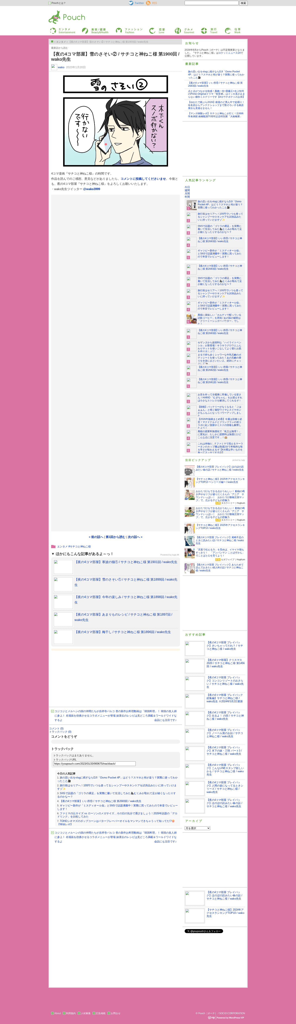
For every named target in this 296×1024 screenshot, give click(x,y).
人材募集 (86, 1013)
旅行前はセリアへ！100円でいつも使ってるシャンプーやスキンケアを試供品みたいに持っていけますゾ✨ (220, 216)
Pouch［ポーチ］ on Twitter (136, 3)
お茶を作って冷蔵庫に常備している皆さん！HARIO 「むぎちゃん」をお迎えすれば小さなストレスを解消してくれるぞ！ (220, 397)
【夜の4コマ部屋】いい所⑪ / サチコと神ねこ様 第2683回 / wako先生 (100, 801)
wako (61, 67)
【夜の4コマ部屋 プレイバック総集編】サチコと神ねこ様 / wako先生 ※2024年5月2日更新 (225, 698)
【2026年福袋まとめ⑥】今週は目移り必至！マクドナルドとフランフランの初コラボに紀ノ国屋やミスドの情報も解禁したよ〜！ (220, 424)
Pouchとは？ (58, 3)
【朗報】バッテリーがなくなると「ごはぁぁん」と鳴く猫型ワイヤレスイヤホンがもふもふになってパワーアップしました (219, 411)
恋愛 (151, 28)
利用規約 (71, 1013)
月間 (187, 193)
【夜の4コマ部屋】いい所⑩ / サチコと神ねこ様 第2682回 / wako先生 (220, 368)
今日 (187, 187)
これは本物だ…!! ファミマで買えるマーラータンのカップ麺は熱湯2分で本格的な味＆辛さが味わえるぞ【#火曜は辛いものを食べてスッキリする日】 (220, 448)
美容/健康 (86, 28)
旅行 (203, 28)
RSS (148, 2)
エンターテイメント (61, 28)
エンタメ (62, 546)
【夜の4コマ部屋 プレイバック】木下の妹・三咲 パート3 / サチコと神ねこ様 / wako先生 (224, 750)
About (57, 1013)
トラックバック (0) (60, 731)
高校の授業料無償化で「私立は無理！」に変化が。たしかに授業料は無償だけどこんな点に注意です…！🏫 (219, 434)
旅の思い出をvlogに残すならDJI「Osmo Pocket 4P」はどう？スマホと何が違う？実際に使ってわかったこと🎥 (216, 74)
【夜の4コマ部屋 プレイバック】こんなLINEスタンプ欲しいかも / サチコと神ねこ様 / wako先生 (225, 769)
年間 (187, 196)
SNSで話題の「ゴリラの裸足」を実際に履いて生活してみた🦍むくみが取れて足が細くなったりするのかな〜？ (220, 229)
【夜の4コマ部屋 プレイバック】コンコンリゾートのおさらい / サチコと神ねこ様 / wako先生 (225, 682)
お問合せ (115, 1013)
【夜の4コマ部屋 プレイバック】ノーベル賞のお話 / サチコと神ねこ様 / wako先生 (225, 733)
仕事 (227, 28)
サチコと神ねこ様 (80, 546)
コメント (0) (56, 728)
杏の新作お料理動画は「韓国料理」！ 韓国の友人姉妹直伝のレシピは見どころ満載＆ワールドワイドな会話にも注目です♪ (146, 716)
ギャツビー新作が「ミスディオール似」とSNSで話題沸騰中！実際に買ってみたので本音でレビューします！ (219, 253)
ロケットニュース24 (229, 52)
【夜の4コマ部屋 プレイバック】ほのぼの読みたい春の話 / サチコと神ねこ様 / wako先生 (224, 803)
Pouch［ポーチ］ (59, 11)
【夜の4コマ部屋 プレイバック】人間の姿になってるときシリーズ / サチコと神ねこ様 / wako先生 (225, 787)
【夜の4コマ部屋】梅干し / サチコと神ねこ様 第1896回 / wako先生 (123, 632)
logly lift (175, 555)
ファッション (122, 28)
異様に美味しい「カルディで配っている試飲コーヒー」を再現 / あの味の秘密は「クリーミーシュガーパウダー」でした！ (219, 319)
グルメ (178, 28)
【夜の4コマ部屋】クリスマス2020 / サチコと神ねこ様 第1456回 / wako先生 (226, 663)
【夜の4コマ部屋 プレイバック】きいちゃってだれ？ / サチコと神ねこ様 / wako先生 (225, 645)
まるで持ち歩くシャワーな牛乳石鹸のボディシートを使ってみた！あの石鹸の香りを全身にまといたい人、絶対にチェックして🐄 (219, 359)
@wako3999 (91, 189)
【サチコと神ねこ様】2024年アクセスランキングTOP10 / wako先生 (225, 913)
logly (243, 460)
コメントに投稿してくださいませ (143, 178)
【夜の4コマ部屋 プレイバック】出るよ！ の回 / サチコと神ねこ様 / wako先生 (225, 715)
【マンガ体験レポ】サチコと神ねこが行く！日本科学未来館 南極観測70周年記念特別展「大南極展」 (216, 115)
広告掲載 (101, 1013)
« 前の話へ (96, 537)
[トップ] (52, 41)
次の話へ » (135, 537)
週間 (187, 190)
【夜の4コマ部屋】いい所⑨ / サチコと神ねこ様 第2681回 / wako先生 (220, 381)
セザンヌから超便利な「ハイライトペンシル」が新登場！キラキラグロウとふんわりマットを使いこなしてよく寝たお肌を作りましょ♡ (219, 347)
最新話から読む (59, 47)
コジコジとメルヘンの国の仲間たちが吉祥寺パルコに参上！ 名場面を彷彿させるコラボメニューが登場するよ (85, 716)
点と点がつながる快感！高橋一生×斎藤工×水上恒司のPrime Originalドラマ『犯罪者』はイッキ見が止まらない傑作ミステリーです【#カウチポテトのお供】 (216, 94)
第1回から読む (115, 537)
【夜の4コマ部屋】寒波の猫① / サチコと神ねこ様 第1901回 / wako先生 (126, 562)
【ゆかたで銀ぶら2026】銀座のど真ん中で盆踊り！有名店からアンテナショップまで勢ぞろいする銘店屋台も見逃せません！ (216, 105)
